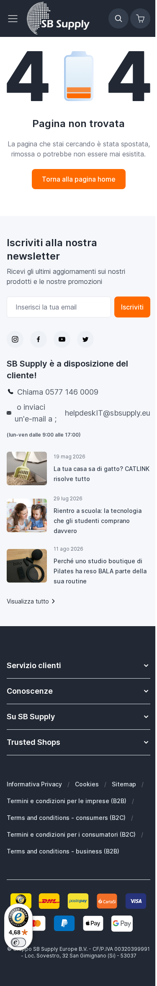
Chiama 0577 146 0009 (57, 392)
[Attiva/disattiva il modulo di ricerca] (118, 18)
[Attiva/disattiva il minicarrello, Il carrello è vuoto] (140, 18)
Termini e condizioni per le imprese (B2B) (66, 800)
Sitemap (124, 784)
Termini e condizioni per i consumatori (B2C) (71, 834)
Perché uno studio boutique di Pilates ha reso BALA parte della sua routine (100, 571)
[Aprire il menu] (15, 18)
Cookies (87, 784)
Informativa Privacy (34, 784)
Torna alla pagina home (79, 179)
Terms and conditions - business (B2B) (63, 851)
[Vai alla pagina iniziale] (58, 18)
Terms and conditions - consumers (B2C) (66, 817)
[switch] (18, 942)
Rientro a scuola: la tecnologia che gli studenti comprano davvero (98, 520)
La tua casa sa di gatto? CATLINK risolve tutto (101, 473)
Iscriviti (132, 307)
